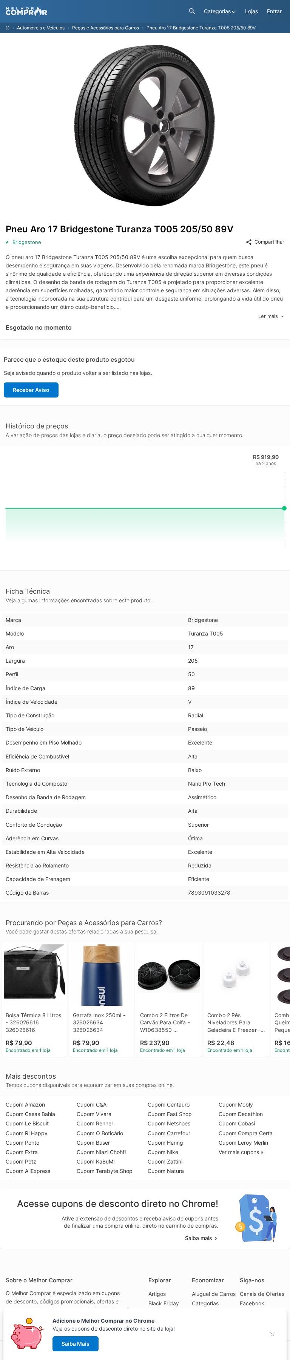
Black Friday (163, 1303)
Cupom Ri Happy (27, 1133)
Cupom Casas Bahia (30, 1114)
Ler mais (268, 316)
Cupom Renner (95, 1123)
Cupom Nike (163, 1152)
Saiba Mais (75, 1343)
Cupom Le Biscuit (27, 1123)
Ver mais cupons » (241, 1152)
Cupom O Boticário (100, 1133)
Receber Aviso (31, 390)
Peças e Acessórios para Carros (105, 28)
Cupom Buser (93, 1142)
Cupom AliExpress (28, 1171)
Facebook (252, 1303)
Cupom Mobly (236, 1104)
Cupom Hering (165, 1142)
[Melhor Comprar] (95, 11)
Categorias (205, 1303)
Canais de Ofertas (262, 1294)
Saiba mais (198, 1238)
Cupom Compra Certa (246, 1133)
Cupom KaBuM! (96, 1161)
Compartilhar (269, 242)
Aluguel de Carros (214, 1294)
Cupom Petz (21, 1161)
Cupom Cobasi (237, 1123)
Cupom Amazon (25, 1104)
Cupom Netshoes (169, 1123)
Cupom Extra (22, 1152)
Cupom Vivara (94, 1114)
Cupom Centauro (169, 1104)
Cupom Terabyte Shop (105, 1171)
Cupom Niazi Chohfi (101, 1152)
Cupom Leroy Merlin (243, 1142)
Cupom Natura (166, 1171)
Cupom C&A (91, 1104)
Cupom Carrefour (169, 1133)
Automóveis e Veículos (41, 28)
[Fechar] (275, 1334)
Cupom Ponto (22, 1142)
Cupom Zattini (165, 1161)
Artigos (157, 1294)
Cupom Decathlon (241, 1114)
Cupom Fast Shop (170, 1114)
